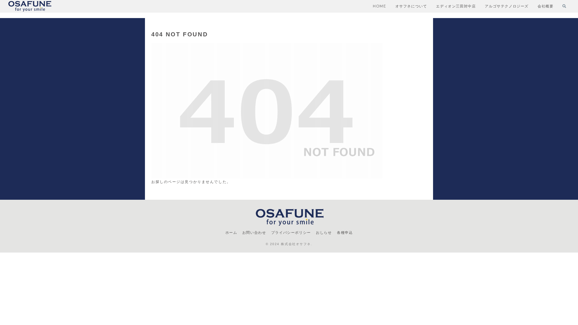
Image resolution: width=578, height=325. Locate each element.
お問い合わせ (254, 232)
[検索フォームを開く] (564, 6)
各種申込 (345, 232)
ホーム (231, 232)
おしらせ (324, 232)
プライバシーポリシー (291, 232)
